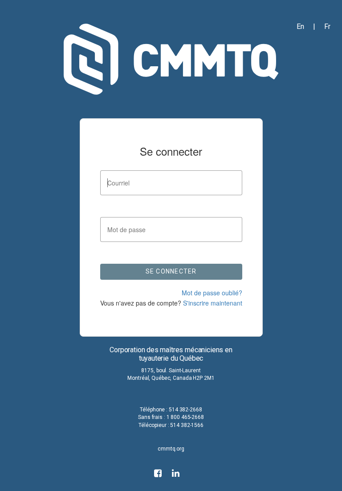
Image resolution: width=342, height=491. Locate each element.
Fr (327, 26)
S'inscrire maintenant (211, 302)
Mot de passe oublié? (212, 292)
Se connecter (171, 271)
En (300, 26)
